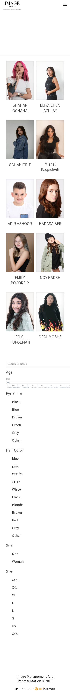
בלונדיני (17, 474)
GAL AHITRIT (20, 164)
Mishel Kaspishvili (50, 167)
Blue (15, 409)
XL (14, 595)
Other (16, 440)
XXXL (15, 579)
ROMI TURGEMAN (20, 339)
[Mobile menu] (65, 5)
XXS (15, 633)
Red (15, 520)
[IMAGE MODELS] (12, 5)
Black (16, 401)
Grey (15, 432)
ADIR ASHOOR (20, 223)
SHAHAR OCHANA (19, 108)
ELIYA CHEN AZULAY (50, 108)
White (16, 489)
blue (15, 458)
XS (14, 626)
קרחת (16, 481)
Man (15, 553)
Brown (17, 417)
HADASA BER (50, 223)
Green (16, 425)
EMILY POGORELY (20, 280)
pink (15, 466)
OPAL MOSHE (50, 336)
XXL (14, 587)
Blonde (17, 504)
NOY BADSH (50, 277)
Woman (18, 561)
